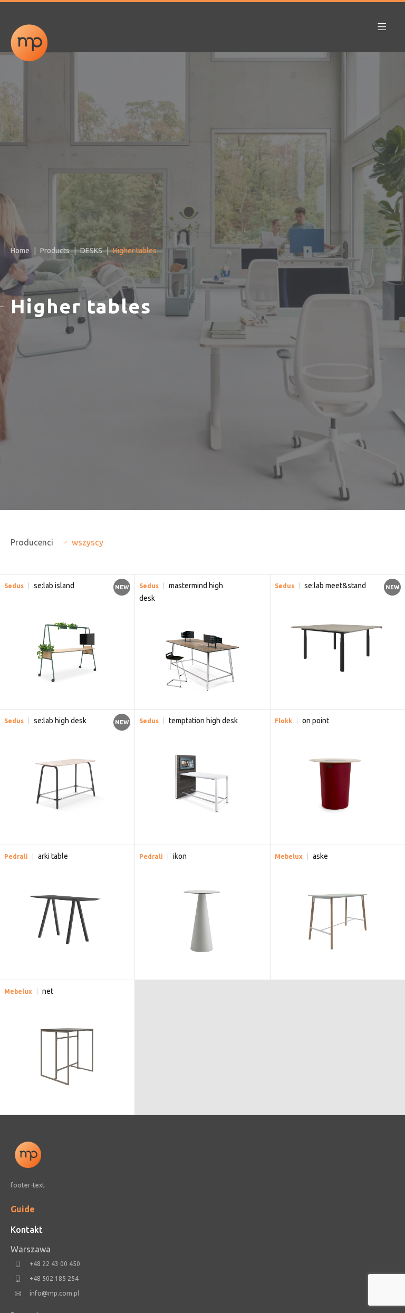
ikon (180, 856)
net (47, 991)
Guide (23, 1209)
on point (315, 720)
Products (55, 250)
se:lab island (54, 585)
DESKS (91, 250)
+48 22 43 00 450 (55, 1263)
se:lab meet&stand (335, 585)
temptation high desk (203, 720)
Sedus (14, 585)
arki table (53, 856)
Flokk (283, 720)
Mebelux (289, 856)
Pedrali (16, 856)
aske (320, 856)
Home (20, 250)
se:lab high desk (60, 720)
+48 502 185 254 (54, 1278)
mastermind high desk (181, 591)
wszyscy (87, 542)
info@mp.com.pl (54, 1293)
